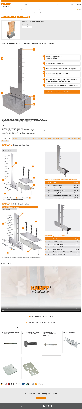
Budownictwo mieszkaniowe (19, 12)
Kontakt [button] (59, 9)
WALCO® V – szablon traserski (9, 359)
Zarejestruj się (41, 398)
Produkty (10, 12)
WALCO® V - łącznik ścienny (70, 332)
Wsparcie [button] (31, 9)
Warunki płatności (12, 406)
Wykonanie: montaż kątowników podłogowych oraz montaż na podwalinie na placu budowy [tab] (59, 138)
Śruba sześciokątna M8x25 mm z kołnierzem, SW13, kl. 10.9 (30, 333)
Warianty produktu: (26, 24)
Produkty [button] (13, 9)
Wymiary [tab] (15, 138)
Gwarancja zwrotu (21, 406)
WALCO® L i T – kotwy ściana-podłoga (33, 12)
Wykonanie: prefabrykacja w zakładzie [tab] (27, 138)
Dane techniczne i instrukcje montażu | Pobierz (41, 322)
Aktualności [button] (22, 9)
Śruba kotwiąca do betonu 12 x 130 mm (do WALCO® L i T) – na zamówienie (50, 334)
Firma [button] (48, 9)
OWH (57, 406)
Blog (54, 9)
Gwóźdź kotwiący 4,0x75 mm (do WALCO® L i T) (10, 333)
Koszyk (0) (73, 4)
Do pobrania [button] (40, 9)
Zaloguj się (79, 4)
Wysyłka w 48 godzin (31, 406)
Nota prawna (72, 406)
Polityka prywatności (63, 406)
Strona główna (5, 9)
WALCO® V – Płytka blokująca (29, 359)
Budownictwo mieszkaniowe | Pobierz (41, 316)
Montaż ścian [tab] (5, 141)
